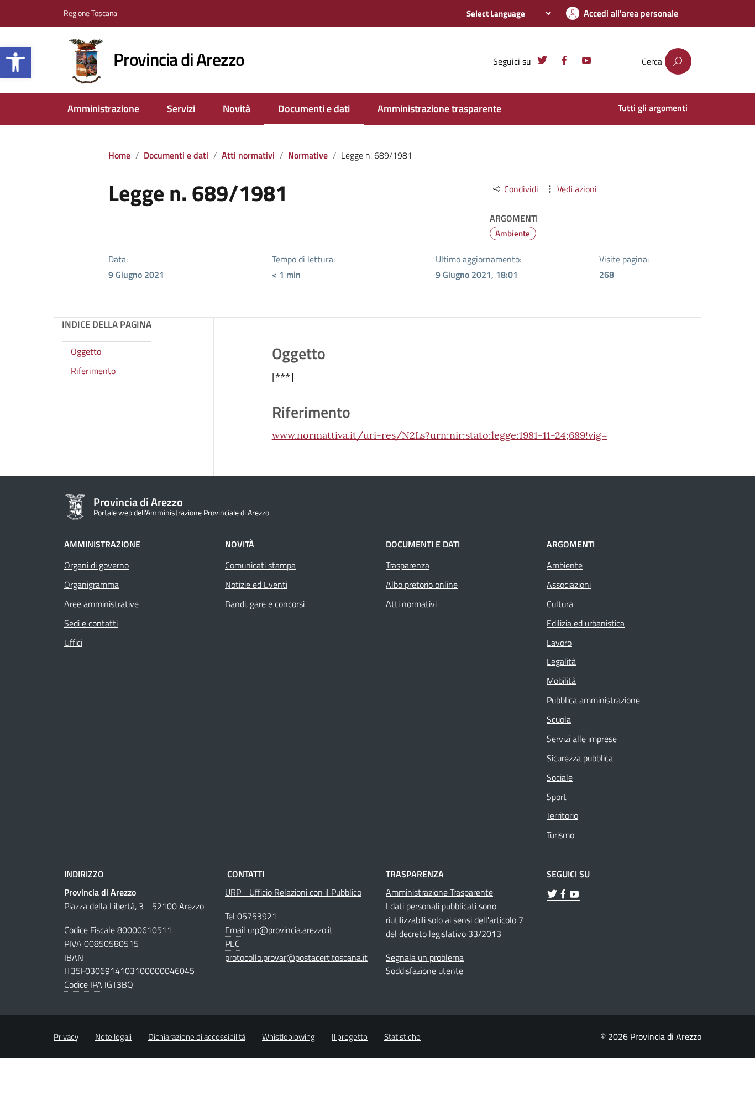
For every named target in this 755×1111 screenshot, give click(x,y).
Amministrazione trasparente (439, 108)
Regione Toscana (90, 13)
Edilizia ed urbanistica (586, 623)
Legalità (561, 661)
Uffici (73, 642)
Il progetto (350, 1036)
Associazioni (569, 584)
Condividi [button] (520, 189)
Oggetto (86, 352)
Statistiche (402, 1036)
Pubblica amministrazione (593, 700)
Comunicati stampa (260, 565)
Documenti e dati (314, 108)
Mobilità (561, 680)
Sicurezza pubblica (580, 758)
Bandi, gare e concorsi (265, 603)
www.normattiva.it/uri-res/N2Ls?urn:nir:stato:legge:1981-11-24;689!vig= (439, 435)
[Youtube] (586, 62)
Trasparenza (407, 565)
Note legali (113, 1036)
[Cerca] (678, 61)
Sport (557, 796)
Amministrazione (103, 108)
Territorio (562, 815)
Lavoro (559, 642)
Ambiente (512, 233)
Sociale (560, 777)
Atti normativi (248, 155)
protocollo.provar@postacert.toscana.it (296, 957)
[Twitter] (542, 62)
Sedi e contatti (91, 623)
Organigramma (91, 584)
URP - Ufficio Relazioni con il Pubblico (293, 892)
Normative (308, 155)
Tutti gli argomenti (653, 107)
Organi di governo (96, 565)
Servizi (181, 108)
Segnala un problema (425, 957)
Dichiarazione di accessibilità (196, 1036)
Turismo (560, 834)
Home (119, 155)
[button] (15, 62)
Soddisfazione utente (424, 970)
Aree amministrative (101, 603)
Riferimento (93, 371)
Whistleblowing (288, 1036)
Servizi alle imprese (582, 738)
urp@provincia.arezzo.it (290, 929)
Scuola (559, 719)
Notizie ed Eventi (256, 584)
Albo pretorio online (422, 584)
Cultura (560, 603)
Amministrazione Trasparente (439, 892)
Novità (236, 108)
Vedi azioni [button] (576, 189)
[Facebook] (564, 62)
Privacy (66, 1036)
